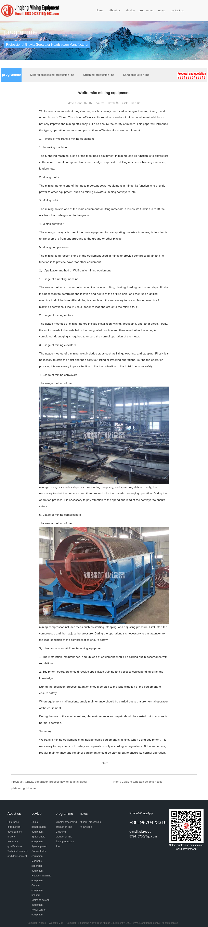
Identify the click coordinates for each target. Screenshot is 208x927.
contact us (177, 10)
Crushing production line (98, 74)
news (161, 10)
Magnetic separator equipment (37, 866)
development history (15, 834)
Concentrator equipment (38, 854)
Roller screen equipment (38, 912)
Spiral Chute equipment (38, 839)
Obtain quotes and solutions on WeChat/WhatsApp (186, 847)
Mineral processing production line (52, 74)
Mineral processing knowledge (90, 824)
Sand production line (136, 74)
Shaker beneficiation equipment (38, 827)
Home (99, 10)
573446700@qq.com (143, 836)
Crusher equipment (37, 888)
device (130, 10)
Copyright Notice (36, 923)
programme (146, 10)
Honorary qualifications (15, 844)
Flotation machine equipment (41, 878)
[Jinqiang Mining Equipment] (31, 10)
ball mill (35, 895)
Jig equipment (39, 846)
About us (115, 10)
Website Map (56, 923)
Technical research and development (18, 854)
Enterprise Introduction (14, 824)
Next (137, 781)
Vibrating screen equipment (40, 902)
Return (104, 763)
